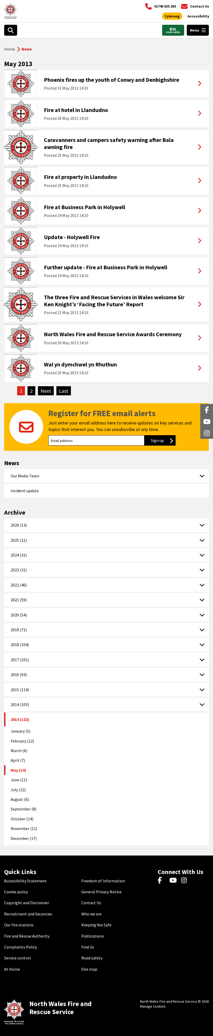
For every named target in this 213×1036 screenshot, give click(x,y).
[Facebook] (162, 880)
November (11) (24, 828)
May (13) (18, 770)
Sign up (163, 440)
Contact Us (91, 902)
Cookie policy (16, 891)
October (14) (22, 818)
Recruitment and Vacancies (28, 913)
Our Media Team (25, 475)
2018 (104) (20, 644)
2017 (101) (20, 659)
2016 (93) (19, 674)
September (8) (23, 809)
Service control (17, 957)
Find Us (87, 947)
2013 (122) (20, 719)
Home (9, 49)
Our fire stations (19, 924)
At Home (12, 969)
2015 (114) (20, 689)
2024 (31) (19, 555)
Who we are (91, 913)
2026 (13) (19, 525)
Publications (92, 936)
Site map (89, 969)
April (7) (18, 760)
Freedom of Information (103, 880)
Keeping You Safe (96, 924)
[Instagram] (185, 880)
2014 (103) (20, 704)
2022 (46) (19, 585)
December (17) (24, 838)
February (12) (22, 741)
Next (47, 391)
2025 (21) (19, 540)
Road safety (91, 957)
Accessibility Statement (25, 880)
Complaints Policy (20, 947)
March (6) (19, 750)
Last (65, 391)
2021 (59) (19, 599)
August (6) (20, 799)
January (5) (20, 731)
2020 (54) (19, 614)
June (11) (19, 779)
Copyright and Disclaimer (26, 902)
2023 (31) (19, 569)
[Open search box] (10, 30)
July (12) (18, 789)
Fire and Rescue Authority (26, 936)
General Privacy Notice (101, 891)
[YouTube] (173, 880)
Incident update (25, 490)
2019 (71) (19, 629)
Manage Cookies (153, 1006)
